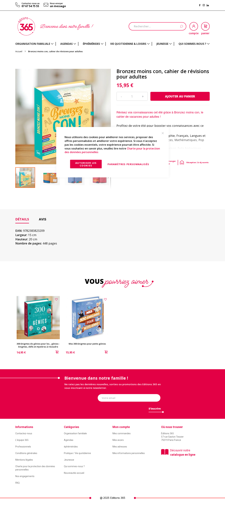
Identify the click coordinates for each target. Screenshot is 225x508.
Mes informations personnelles (128, 453)
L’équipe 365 (21, 440)
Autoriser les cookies (86, 164)
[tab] (22, 219)
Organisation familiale (75, 433)
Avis (42, 219)
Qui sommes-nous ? (74, 466)
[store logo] (26, 26)
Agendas (68, 440)
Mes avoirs (118, 440)
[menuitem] (34, 44)
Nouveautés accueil (74, 473)
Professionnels (23, 446)
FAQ (17, 482)
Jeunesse (69, 459)
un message (58, 6)
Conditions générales (26, 453)
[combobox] (157, 26)
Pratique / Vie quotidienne (77, 453)
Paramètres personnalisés (128, 164)
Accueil (18, 51)
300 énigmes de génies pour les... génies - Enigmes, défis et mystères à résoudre (38, 345)
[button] (52, 177)
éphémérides (71, 446)
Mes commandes (121, 433)
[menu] (112, 44)
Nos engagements (24, 476)
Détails (22, 219)
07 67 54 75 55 (30, 6)
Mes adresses (119, 446)
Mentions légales (24, 459)
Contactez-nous (23, 433)
